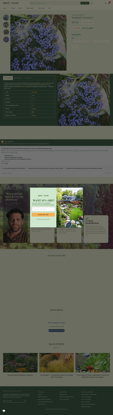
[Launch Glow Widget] (4, 411)
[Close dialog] (81, 189)
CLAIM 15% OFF (43, 214)
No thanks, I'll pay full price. (43, 219)
